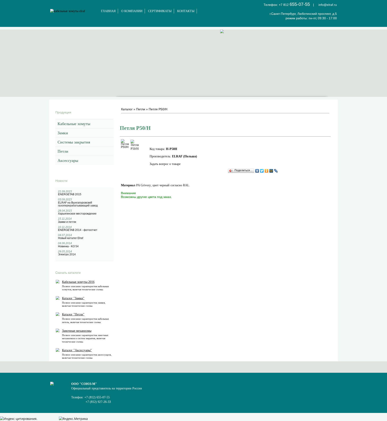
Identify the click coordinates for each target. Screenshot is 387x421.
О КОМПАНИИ (131, 11)
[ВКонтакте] (257, 171)
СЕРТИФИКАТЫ (160, 11)
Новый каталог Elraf (70, 238)
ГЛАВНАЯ (108, 11)
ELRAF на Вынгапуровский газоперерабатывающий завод (78, 204)
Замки (63, 133)
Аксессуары (68, 160)
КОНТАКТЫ (185, 11)
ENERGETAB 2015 (69, 194)
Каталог (127, 109)
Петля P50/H (158, 109)
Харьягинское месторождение (77, 213)
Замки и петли (67, 222)
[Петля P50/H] (125, 147)
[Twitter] (262, 171)
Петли (63, 151)
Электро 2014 (67, 254)
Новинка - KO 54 (68, 246)
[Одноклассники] (266, 171)
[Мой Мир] (271, 171)
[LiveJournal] (276, 171)
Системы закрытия (74, 142)
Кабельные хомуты (74, 124)
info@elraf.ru (327, 5)
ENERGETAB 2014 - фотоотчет (77, 230)
